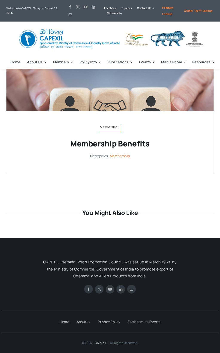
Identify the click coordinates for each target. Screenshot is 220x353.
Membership (120, 156)
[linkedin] (93, 7)
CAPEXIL (101, 343)
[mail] (70, 14)
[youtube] (85, 7)
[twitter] (78, 7)
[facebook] (70, 7)
